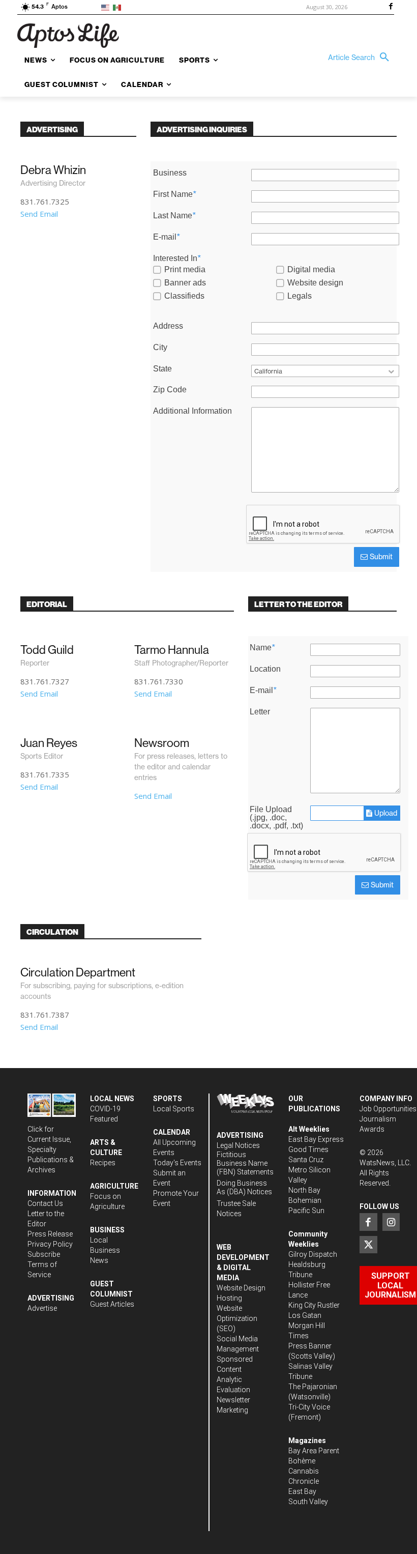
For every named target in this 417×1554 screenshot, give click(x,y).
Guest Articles (112, 1304)
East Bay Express (316, 1139)
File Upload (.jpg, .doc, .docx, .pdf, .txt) (276, 817)
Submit (380, 556)
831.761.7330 (158, 681)
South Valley (308, 1502)
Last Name (174, 216)
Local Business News (105, 1250)
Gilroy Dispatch (312, 1254)
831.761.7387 (44, 1015)
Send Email (39, 214)
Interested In (176, 258)
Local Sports (173, 1109)
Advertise (42, 1308)
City (160, 347)
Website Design (241, 1288)
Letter (260, 712)
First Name (174, 194)
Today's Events (177, 1163)
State (162, 369)
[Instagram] (391, 1221)
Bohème (301, 1461)
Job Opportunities (388, 1109)
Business (170, 173)
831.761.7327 (44, 681)
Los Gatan (304, 1315)
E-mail (166, 237)
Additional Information (192, 411)
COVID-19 (105, 1109)
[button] (361, 57)
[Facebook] (390, 7)
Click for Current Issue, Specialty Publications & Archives (50, 1149)
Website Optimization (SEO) (237, 1318)
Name (262, 648)
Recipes (102, 1163)
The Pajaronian (312, 1387)
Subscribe (43, 1254)
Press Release (50, 1234)
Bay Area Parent (313, 1451)
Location (265, 669)
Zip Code (170, 390)
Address (168, 326)
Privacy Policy (50, 1244)
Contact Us (45, 1203)
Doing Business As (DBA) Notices (244, 1187)
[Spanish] (119, 7)
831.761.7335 (44, 774)
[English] (107, 7)
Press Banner (310, 1346)
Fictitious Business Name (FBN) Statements (245, 1163)
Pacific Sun (306, 1210)
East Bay (302, 1491)
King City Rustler (314, 1305)
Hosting (229, 1298)
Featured (104, 1119)
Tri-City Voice (309, 1407)
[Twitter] (368, 1244)
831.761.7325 (44, 201)
